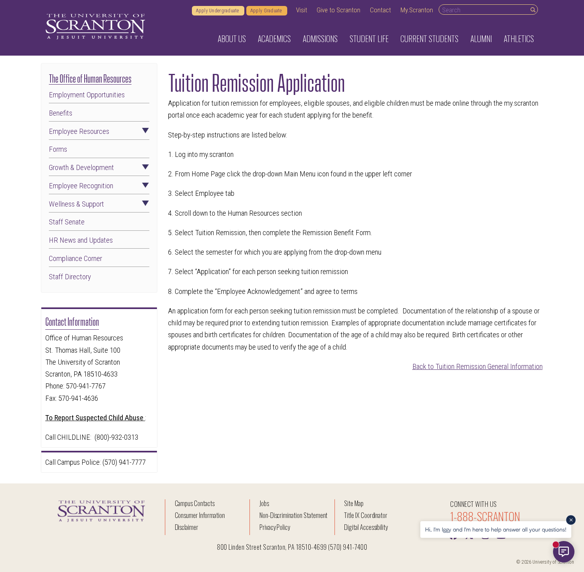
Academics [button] (274, 38)
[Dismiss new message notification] (571, 520)
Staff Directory (70, 277)
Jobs (264, 503)
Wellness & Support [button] (76, 204)
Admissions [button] (320, 38)
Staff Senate (67, 222)
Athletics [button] (519, 38)
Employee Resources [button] (79, 132)
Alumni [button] (481, 38)
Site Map (354, 503)
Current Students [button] (429, 38)
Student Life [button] (369, 38)
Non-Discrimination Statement (293, 515)
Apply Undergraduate (218, 11)
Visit (301, 10)
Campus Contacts (195, 503)
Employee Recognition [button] (81, 186)
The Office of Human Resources (90, 78)
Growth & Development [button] (81, 168)
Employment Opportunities (87, 95)
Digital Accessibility (366, 527)
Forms (58, 149)
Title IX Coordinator (365, 515)
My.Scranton (416, 10)
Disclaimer (187, 527)
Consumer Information (200, 515)
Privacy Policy (274, 527)
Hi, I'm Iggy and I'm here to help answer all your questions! (496, 529)
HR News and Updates (81, 240)
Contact (380, 10)
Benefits (60, 113)
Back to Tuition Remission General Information (477, 366)
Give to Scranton (338, 10)
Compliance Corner (75, 259)
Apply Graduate (266, 11)
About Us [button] (232, 38)
